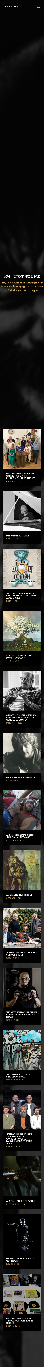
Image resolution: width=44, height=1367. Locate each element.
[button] (39, 6)
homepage (19, 286)
